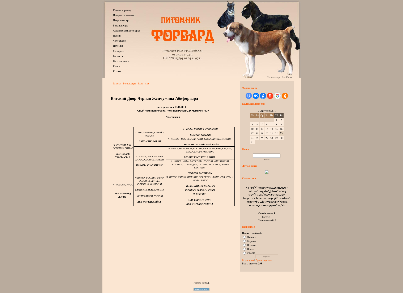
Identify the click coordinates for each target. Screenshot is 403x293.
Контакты (118, 56)
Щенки (116, 35)
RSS (147, 83)
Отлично (251, 237)
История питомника (123, 15)
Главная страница (122, 10)
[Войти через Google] (277, 95)
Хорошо (251, 241)
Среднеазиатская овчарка (126, 30)
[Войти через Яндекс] (270, 96)
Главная (117, 83)
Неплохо (251, 245)
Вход (140, 83)
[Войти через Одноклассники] (285, 96)
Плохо (250, 248)
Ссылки (117, 71)
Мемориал (118, 51)
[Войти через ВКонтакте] (256, 96)
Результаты (248, 259)
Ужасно (251, 252)
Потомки (118, 45)
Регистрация (129, 83)
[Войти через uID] (249, 96)
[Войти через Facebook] (263, 96)
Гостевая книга (121, 61)
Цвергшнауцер (120, 20)
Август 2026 (266, 110)
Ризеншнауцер (120, 25)
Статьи (116, 66)
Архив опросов (263, 259)
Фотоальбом (119, 40)
